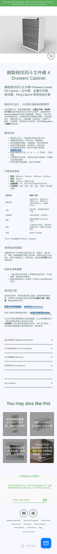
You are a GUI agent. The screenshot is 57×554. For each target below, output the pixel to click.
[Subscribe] (44, 500)
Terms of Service (40, 524)
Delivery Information (14, 520)
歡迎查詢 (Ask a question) (14, 365)
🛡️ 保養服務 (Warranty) (13, 357)
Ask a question (10, 383)
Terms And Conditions (31, 520)
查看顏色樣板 (16, 150)
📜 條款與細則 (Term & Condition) (18, 348)
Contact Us (28, 524)
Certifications (31, 528)
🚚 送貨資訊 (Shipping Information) (18, 340)
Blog (40, 528)
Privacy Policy (45, 520)
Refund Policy (19, 528)
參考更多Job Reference (33, 306)
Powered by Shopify (28, 531)
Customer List (16, 524)
